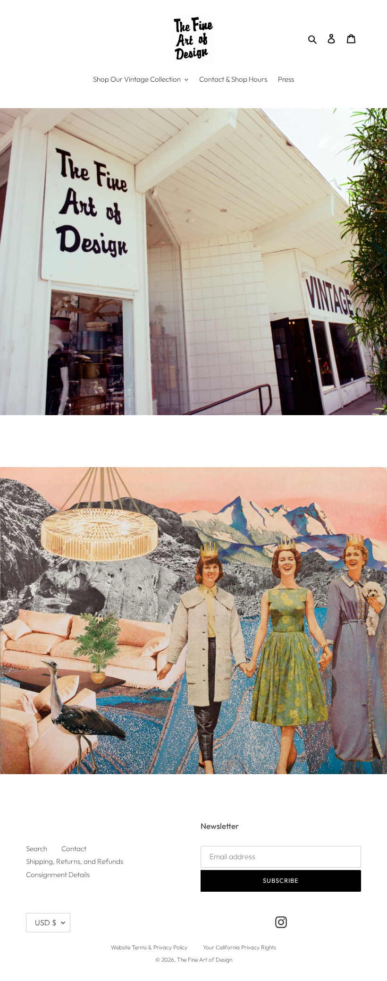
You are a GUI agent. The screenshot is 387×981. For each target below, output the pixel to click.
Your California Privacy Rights (239, 947)
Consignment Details (58, 874)
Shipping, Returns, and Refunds (74, 861)
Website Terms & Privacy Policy (149, 947)
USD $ (46, 922)
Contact (73, 848)
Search (36, 848)
